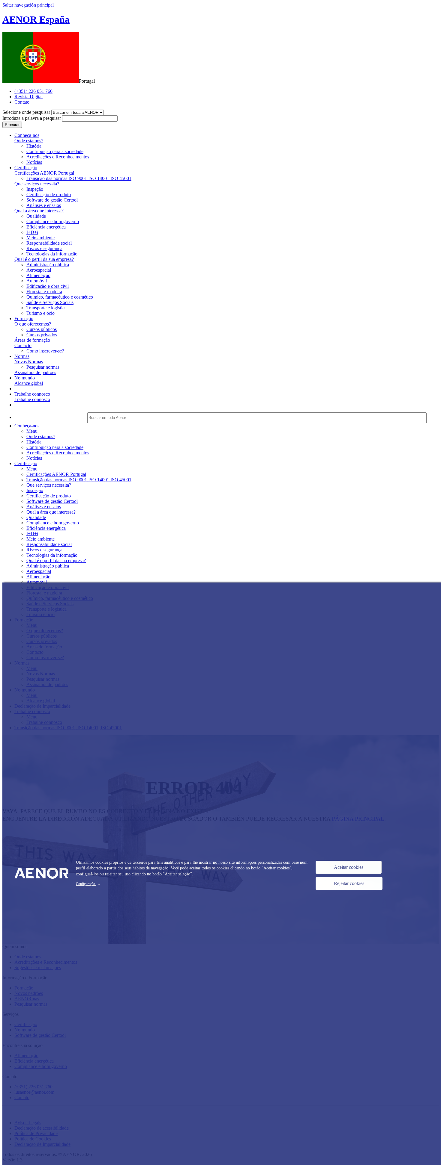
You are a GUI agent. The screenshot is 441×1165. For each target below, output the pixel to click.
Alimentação (38, 275)
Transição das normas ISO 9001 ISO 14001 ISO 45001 (78, 178)
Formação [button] (23, 318)
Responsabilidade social (49, 243)
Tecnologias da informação (51, 253)
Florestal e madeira (44, 291)
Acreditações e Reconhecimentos (57, 156)
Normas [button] (21, 356)
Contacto (23, 345)
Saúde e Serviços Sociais (50, 302)
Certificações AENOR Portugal (44, 172)
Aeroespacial (38, 270)
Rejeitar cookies (349, 883)
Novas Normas (28, 361)
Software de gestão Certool (52, 199)
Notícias (34, 162)
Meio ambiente (40, 237)
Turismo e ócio (40, 313)
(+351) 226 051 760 (33, 91)
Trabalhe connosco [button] (32, 394)
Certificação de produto (48, 194)
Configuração (88, 884)
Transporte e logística (46, 307)
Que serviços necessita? (36, 183)
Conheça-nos (26, 425)
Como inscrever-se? (45, 350)
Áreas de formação (32, 340)
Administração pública (47, 264)
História (33, 146)
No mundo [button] (24, 377)
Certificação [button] (25, 167)
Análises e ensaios (43, 205)
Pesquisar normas (42, 367)
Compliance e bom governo (52, 221)
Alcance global (28, 383)
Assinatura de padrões (35, 372)
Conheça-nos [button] (26, 135)
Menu (32, 431)
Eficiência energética (46, 226)
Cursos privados (41, 334)
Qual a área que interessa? (39, 210)
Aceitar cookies (348, 867)
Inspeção (34, 189)
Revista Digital (28, 96)
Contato (21, 102)
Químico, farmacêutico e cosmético (59, 296)
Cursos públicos (41, 329)
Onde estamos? (28, 140)
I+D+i (32, 232)
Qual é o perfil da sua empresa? (44, 259)
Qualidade (36, 216)
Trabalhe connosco (32, 399)
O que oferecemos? (32, 323)
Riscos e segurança (44, 248)
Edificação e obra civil (47, 286)
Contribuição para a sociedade (54, 151)
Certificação (25, 463)
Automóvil (36, 280)
